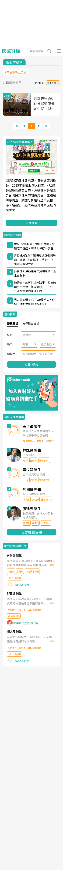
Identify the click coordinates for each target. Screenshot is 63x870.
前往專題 (31, 223)
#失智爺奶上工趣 (15, 72)
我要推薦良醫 (31, 532)
